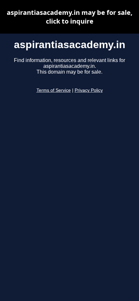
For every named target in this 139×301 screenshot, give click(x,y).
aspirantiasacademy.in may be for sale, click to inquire (70, 17)
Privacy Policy (89, 90)
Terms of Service (54, 90)
